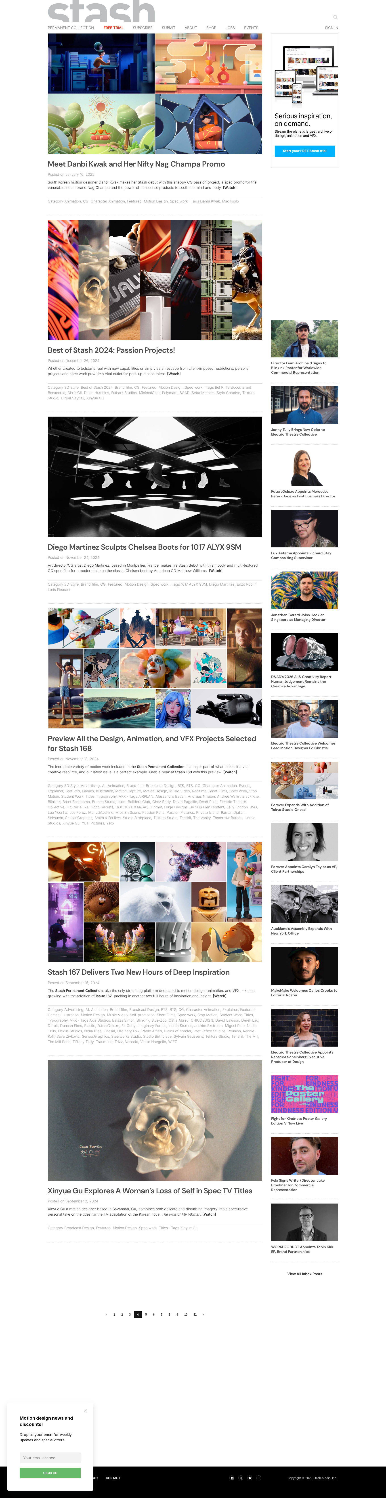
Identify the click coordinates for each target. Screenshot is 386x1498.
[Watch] (230, 187)
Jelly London (237, 807)
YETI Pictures (93, 823)
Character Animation (108, 201)
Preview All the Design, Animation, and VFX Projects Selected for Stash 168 (152, 743)
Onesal (109, 1031)
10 (185, 1314)
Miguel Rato (235, 1025)
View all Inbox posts (304, 1274)
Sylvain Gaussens (188, 1036)
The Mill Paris (59, 1041)
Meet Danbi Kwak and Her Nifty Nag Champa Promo (136, 164)
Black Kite (250, 796)
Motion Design (156, 201)
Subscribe (143, 27)
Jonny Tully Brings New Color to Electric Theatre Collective (298, 432)
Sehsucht (55, 818)
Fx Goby (128, 1025)
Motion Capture (128, 791)
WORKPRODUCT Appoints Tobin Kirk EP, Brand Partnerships (302, 1249)
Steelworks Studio (126, 1036)
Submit (168, 27)
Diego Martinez (222, 584)
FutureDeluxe (77, 807)
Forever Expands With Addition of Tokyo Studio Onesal (300, 807)
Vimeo (249, 1477)
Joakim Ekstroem (208, 1025)
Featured (134, 201)
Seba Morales (203, 392)
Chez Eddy (161, 801)
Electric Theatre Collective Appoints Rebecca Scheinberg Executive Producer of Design (302, 1057)
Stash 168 (183, 772)
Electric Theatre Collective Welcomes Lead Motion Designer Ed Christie (303, 745)
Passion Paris (153, 812)
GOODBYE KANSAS (132, 807)
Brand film (123, 387)
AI (103, 785)
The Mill (251, 1036)
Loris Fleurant (59, 589)
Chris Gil (74, 392)
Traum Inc (104, 1041)
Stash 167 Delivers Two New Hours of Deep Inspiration (139, 972)
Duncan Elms (71, 1025)
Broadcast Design (160, 785)
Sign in (331, 27)
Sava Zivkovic (68, 1036)
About (191, 27)
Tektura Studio (165, 818)
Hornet (156, 807)
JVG (253, 807)
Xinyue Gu (95, 398)
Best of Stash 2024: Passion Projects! (111, 350)
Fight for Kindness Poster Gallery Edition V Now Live (299, 1121)
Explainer (55, 791)
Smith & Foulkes (107, 818)
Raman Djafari (233, 812)
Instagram (231, 1477)
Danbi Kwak (210, 201)
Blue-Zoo (158, 1020)
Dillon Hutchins (96, 392)
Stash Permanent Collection (161, 766)
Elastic (89, 1025)
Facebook (258, 1477)
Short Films (218, 791)
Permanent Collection (71, 27)
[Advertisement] (155, 1277)
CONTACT (113, 1478)
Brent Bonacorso (76, 801)
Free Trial (114, 27)
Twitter (240, 1477)
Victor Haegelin (153, 1041)
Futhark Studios (124, 392)
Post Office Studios (209, 1031)
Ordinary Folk (128, 1031)
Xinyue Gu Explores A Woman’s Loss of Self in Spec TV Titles (150, 1191)
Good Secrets (102, 807)
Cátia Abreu (179, 1020)
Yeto (110, 823)
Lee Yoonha (57, 812)
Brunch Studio (103, 801)
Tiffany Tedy (83, 1041)
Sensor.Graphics (78, 818)
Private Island (207, 812)
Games (88, 791)
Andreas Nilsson (201, 796)
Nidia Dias (92, 1031)
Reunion (234, 1031)
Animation (72, 201)
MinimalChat (149, 392)
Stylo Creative (228, 392)
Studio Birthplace (137, 818)
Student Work (72, 796)
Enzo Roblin (246, 584)
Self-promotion (142, 1015)
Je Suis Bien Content (207, 807)
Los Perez (77, 812)
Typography (107, 796)
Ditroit (53, 1025)
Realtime (199, 791)
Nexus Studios (70, 1031)
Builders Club (139, 801)
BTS (181, 785)
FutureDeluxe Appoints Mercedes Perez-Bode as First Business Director (303, 494)
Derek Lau (249, 1020)
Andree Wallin (228, 796)
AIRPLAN (145, 796)
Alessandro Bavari (170, 796)
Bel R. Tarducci (227, 387)
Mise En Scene (127, 812)
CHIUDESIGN (202, 1020)
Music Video (179, 791)
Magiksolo (230, 201)
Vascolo (131, 1041)
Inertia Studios (180, 1025)
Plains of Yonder (177, 1031)
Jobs (230, 27)
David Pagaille (185, 801)
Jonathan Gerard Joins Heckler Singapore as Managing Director (298, 617)
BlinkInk (54, 801)
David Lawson (227, 1020)
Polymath (169, 392)
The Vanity (202, 818)
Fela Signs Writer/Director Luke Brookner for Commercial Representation (298, 1185)
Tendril (185, 818)
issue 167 (104, 996)
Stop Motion (207, 1015)
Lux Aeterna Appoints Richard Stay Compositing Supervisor (301, 555)
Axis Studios (99, 1020)
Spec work (179, 201)
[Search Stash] (334, 17)
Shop (211, 27)
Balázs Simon (123, 1020)
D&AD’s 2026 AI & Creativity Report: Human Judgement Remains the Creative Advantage (301, 681)
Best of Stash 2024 (97, 387)
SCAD (184, 392)
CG (85, 201)
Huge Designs (176, 807)
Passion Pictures (180, 812)
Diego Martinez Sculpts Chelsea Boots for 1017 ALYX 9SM (144, 547)
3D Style (71, 387)
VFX (122, 796)
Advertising (90, 785)
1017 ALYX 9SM (194, 584)
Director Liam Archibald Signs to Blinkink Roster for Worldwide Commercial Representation (299, 368)
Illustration (104, 791)
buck (121, 801)
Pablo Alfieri (152, 1031)
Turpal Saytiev (72, 398)
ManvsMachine (100, 812)
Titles (90, 796)
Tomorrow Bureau (227, 818)
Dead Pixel (208, 801)
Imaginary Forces (152, 1025)
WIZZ (172, 1041)
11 (195, 1314)
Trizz (119, 1041)
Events (251, 27)
